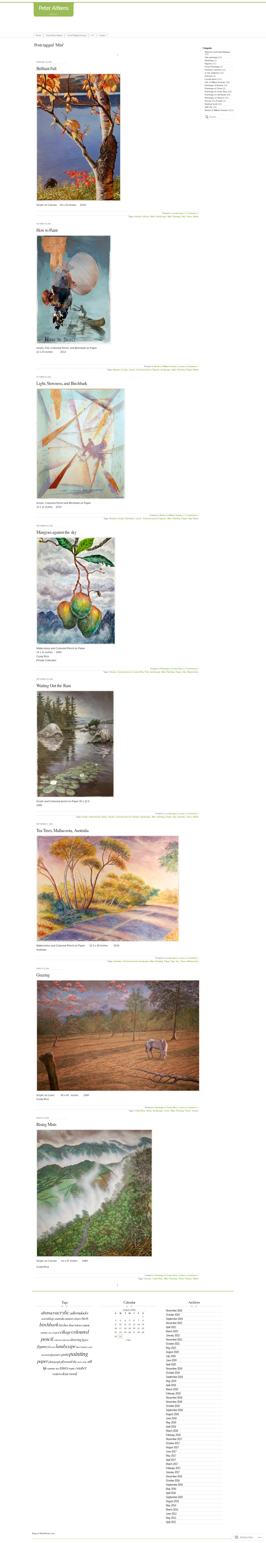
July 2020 (171, 1356)
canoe (132, 370)
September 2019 (174, 1376)
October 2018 (173, 1405)
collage (64, 1331)
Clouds (112, 672)
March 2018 (172, 1430)
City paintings (211, 57)
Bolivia (77, 1325)
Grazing (43, 975)
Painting (176, 216)
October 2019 (173, 1372)
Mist (169, 216)
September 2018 (174, 1410)
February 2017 (173, 1468)
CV (92, 35)
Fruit (147, 672)
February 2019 (173, 1393)
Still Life (208, 107)
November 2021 (174, 1339)
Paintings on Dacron (214, 98)
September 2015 (174, 1497)
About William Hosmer (76, 35)
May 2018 (171, 1422)
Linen (167, 1111)
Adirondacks (95, 817)
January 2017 (173, 1472)
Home (38, 35)
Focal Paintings (212, 67)
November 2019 (174, 1368)
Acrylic (125, 370)
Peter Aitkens (53, 8)
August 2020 (172, 1352)
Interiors (208, 76)
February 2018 (173, 1434)
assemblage (47, 1318)
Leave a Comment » (188, 366)
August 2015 (172, 1501)
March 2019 (172, 1389)
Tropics (195, 1111)
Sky (183, 216)
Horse (149, 1111)
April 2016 (171, 1492)
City (49, 1332)
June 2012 (171, 1513)
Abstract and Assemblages (217, 52)
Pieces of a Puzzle (214, 101)
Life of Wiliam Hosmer (215, 82)
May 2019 (171, 1381)
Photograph (54, 1362)
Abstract (117, 370)
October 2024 (173, 1314)
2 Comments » (191, 515)
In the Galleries (212, 73)
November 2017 (174, 1439)
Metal (90, 1347)
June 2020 (171, 1360)
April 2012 (171, 1522)
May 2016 (171, 1488)
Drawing (75, 1339)
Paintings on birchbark (215, 94)
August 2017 (172, 1447)
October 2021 (173, 1343)
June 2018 (171, 1418)
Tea (177, 961)
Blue (71, 1325)
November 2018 (174, 1401)
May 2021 (171, 1347)
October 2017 (173, 1443)
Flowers (135, 817)
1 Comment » (192, 213)
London (83, 1347)
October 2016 (173, 1480)
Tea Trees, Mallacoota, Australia (62, 830)
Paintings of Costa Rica (216, 91)
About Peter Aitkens (54, 35)
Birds (104, 817)
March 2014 (172, 1509)
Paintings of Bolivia (214, 85)
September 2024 (174, 1318)
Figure (85, 1340)
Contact (102, 35)
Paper (189, 370)
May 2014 (171, 1505)
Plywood (66, 1361)
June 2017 (171, 1451)
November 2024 (174, 1310)
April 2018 (171, 1426)
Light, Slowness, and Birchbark (61, 383)
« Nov (128, 1340)
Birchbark (129, 518)
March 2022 (172, 1331)
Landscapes (211, 79)
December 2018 (174, 1397)
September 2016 (174, 1484)
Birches (63, 1324)
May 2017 (171, 1455)
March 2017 (172, 1463)
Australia (117, 961)
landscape (161, 216)
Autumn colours (141, 216)
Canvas (147, 1278)
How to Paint (47, 230)
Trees (189, 216)
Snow (79, 1361)
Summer (181, 817)
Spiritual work (211, 104)
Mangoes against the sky (56, 532)
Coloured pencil (143, 370)
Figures (208, 63)
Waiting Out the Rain (53, 685)
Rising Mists (46, 1124)
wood (73, 1373)
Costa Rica (138, 672)
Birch (152, 216)
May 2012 (171, 1517)
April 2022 (171, 1327)
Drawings (209, 60)
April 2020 (171, 1364)
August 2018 (172, 1414)
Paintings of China (213, 88)
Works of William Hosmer (216, 110)
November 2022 (174, 1323)
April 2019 (171, 1385)
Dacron (66, 1340)
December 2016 (174, 1476)
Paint (65, 1354)
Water (195, 216)
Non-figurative (53, 1354)
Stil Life (84, 1362)
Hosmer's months (213, 70)
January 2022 (173, 1335)
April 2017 (171, 1459)
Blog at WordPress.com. (43, 1533)
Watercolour (192, 672)
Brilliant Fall (46, 68)
